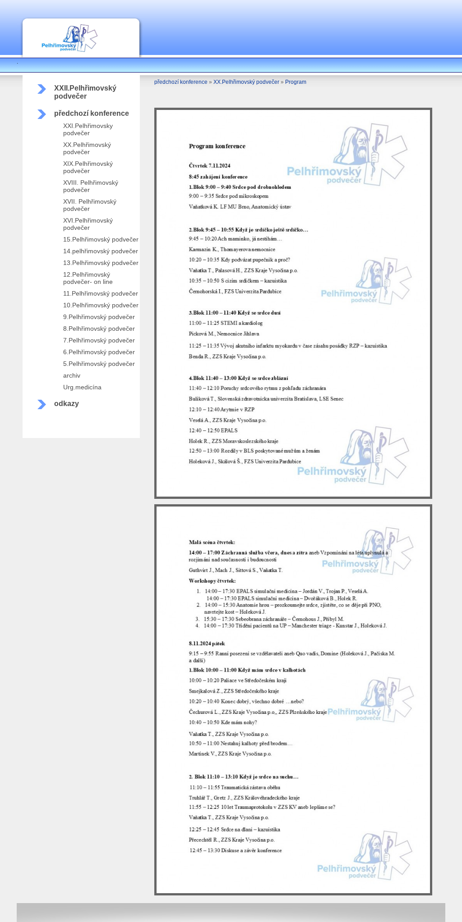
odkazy (66, 403)
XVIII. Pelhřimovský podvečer (90, 186)
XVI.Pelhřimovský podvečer (88, 224)
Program (295, 82)
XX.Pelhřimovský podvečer (87, 148)
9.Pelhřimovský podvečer (99, 316)
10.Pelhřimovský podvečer (101, 305)
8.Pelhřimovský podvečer (99, 328)
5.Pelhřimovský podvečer (99, 363)
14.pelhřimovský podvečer (100, 251)
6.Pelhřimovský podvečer (99, 352)
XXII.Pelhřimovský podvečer (85, 92)
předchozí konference (91, 113)
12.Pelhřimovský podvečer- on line (88, 278)
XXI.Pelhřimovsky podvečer (88, 129)
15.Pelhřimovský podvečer (101, 239)
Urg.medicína (82, 387)
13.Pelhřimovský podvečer (101, 262)
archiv (71, 375)
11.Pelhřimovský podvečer (100, 293)
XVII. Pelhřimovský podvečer (89, 205)
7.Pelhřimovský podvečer (99, 340)
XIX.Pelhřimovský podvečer (88, 167)
